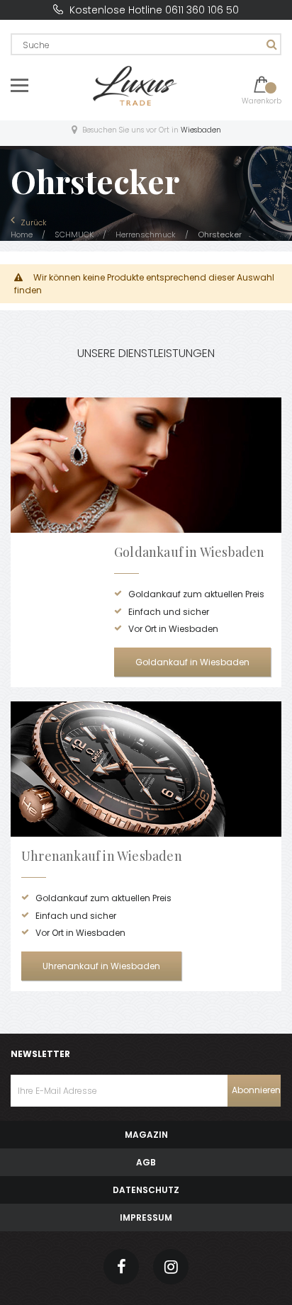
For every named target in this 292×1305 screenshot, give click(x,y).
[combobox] (146, 44)
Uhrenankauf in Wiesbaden (101, 966)
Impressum (146, 1217)
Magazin (146, 1135)
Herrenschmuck (147, 234)
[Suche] (270, 44)
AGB (146, 1162)
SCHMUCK (75, 234)
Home (23, 234)
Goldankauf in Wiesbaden (192, 662)
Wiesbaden (201, 130)
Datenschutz (146, 1190)
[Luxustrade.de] (135, 84)
